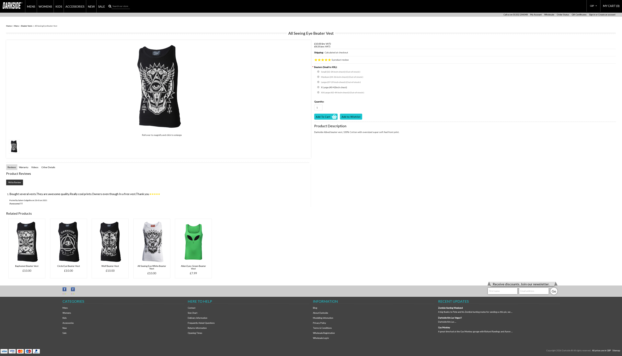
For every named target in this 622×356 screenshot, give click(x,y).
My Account (536, 14)
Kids (58, 6)
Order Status (563, 14)
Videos (34, 167)
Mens (31, 6)
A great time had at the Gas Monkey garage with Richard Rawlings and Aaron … (475, 331)
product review (340, 59)
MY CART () (611, 6)
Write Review (14, 182)
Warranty (23, 167)
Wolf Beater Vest (110, 266)
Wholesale (549, 14)
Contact (191, 308)
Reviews (11, 167)
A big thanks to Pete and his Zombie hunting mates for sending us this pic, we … (475, 312)
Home (9, 26)
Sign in (592, 14)
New (91, 6)
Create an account (606, 14)
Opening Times (195, 333)
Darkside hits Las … (447, 321)
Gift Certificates (579, 14)
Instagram (66, 290)
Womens (45, 6)
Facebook (74, 290)
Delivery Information (197, 318)
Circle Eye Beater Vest (68, 266)
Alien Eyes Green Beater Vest (193, 267)
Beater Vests (26, 26)
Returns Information (197, 328)
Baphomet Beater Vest (27, 266)
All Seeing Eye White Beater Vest (152, 267)
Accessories (74, 6)
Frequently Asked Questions (201, 323)
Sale (101, 6)
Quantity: (319, 101)
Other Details (48, 167)
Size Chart (192, 313)
